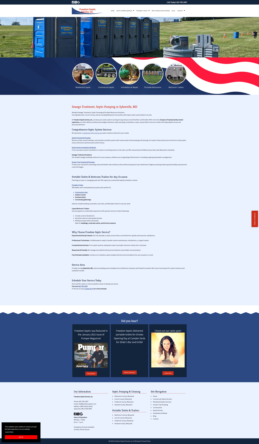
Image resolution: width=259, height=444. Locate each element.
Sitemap (137, 441)
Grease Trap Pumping (160, 405)
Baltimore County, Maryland (124, 396)
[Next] (255, 37)
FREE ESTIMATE (255, 219)
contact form (89, 289)
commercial (98, 133)
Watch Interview (129, 372)
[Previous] (4, 37)
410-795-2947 (83, 286)
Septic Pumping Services (124, 11)
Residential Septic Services (162, 402)
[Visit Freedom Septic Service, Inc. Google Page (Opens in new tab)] (78, 2)
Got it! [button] (21, 437)
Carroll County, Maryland (123, 399)
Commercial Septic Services (162, 399)
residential (86, 133)
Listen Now (168, 373)
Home (112, 11)
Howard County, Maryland (123, 405)
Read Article (91, 374)
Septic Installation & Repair (161, 11)
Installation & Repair (160, 413)
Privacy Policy (145, 441)
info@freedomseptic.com (87, 404)
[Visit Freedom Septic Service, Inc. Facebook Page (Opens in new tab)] (73, 2)
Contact (180, 11)
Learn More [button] (9, 432)
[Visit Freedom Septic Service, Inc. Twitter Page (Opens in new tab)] (76, 2)
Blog (173, 11)
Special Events (158, 410)
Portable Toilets (141, 11)
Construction (157, 407)
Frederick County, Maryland (124, 402)
